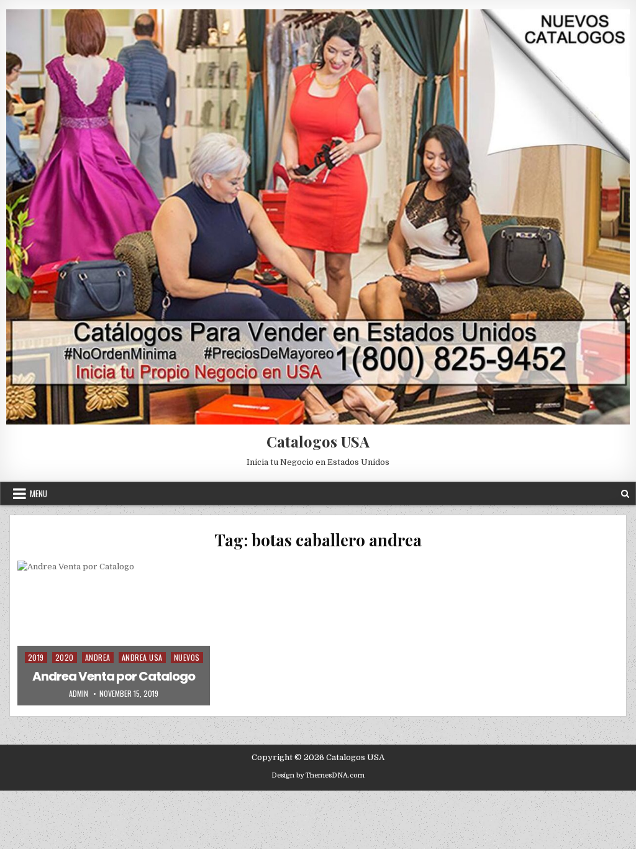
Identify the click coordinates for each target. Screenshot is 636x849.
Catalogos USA (318, 441)
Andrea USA (142, 657)
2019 (36, 657)
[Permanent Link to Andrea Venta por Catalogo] (113, 633)
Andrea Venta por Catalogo (113, 676)
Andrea (98, 657)
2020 (64, 657)
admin (78, 693)
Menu (38, 493)
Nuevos (187, 657)
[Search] (625, 493)
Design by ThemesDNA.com (318, 775)
